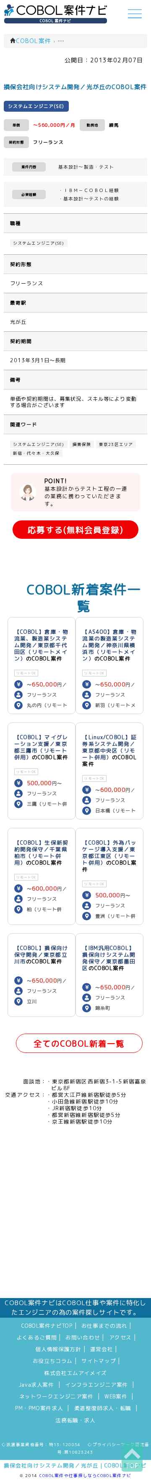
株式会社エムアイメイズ (75, 1373)
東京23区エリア (116, 444)
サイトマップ (98, 1360)
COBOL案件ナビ (55, 20)
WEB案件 (115, 1396)
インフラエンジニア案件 (96, 1384)
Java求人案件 (36, 1384)
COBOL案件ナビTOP (47, 1325)
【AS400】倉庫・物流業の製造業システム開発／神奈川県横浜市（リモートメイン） (109, 645)
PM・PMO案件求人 (39, 1408)
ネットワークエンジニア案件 (56, 1396)
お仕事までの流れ (104, 1325)
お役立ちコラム (53, 1360)
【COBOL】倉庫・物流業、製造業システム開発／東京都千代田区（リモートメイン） (41, 645)
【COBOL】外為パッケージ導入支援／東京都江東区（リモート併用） (109, 852)
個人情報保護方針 (58, 1349)
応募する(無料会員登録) (75, 530)
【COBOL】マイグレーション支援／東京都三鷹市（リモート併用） (41, 747)
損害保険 (82, 444)
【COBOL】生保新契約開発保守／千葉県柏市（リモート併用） (41, 852)
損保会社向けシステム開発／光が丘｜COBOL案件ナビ (75, 1465)
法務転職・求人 (75, 1420)
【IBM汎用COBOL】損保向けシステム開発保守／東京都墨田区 (108, 958)
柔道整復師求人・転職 (102, 1408)
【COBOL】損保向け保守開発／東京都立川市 (41, 955)
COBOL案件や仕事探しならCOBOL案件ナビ (85, 1475)
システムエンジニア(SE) (39, 243)
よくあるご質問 (37, 1337)
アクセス (120, 1337)
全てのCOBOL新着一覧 (79, 1043)
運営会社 (101, 1349)
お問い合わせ (82, 1337)
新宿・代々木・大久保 (36, 453)
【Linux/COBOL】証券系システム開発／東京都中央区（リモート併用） (109, 747)
